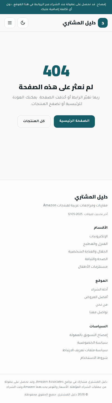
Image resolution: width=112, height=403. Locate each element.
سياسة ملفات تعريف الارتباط (85, 351)
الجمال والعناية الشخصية (88, 252)
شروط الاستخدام (94, 358)
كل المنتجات (34, 121)
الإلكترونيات (98, 237)
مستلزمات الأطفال (93, 267)
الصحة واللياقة (96, 259)
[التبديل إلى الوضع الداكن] (22, 22)
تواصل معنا (98, 313)
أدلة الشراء (99, 290)
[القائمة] (9, 22)
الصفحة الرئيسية (74, 121)
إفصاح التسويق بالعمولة (89, 335)
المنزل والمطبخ (95, 244)
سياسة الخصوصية (92, 343)
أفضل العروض (96, 297)
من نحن (102, 305)
